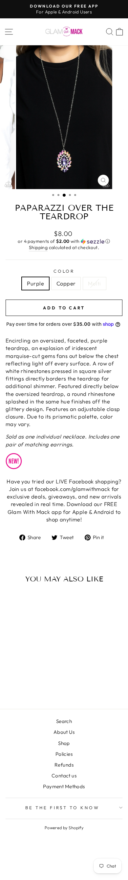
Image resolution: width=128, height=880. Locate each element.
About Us (64, 732)
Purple (35, 283)
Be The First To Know (62, 807)
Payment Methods (64, 786)
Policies (64, 754)
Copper (65, 283)
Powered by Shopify (64, 827)
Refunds (64, 765)
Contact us (64, 775)
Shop (64, 743)
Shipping (38, 247)
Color (64, 271)
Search (64, 721)
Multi (94, 283)
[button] (64, 241)
